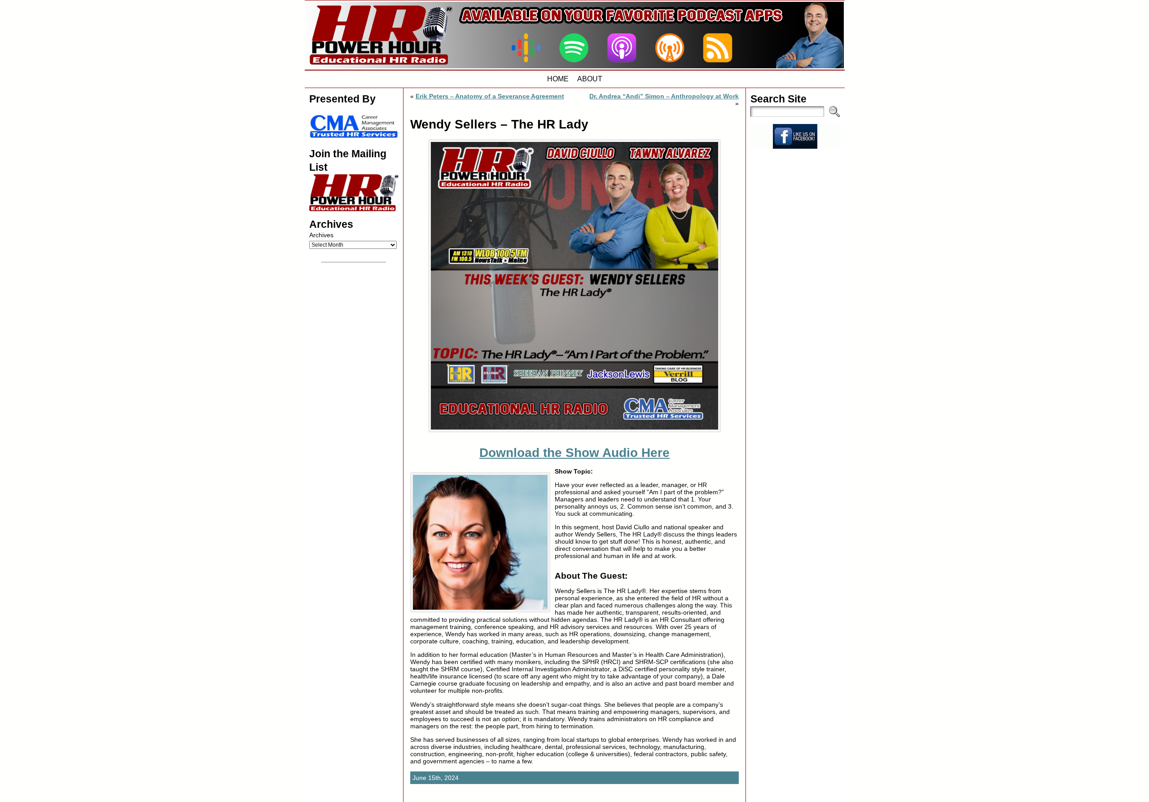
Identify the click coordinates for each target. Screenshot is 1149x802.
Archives (321, 235)
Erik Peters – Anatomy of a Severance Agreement (490, 96)
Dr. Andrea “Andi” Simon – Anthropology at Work (664, 96)
